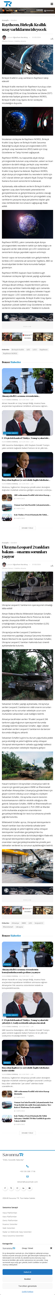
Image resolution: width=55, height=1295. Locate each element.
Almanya (15, 923)
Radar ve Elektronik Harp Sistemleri (17, 1232)
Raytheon (44, 350)
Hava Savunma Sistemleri (13, 1235)
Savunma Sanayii (10, 433)
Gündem (14, 20)
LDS (30, 923)
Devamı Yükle (27, 528)
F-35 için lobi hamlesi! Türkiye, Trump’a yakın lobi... (26, 438)
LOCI (35, 350)
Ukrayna (19, 927)
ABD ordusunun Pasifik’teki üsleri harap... (32, 495)
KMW (24, 923)
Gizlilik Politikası (27, 1292)
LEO (28, 350)
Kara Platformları (10, 1216)
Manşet (7, 475)
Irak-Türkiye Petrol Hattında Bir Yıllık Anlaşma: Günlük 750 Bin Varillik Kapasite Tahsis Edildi (32, 1118)
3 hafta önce (20, 498)
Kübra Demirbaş (12, 400)
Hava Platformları (10, 1213)
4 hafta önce (20, 518)
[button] (51, 1248)
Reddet (27, 1279)
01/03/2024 (36, 37)
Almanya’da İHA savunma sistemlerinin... (21, 396)
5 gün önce (25, 484)
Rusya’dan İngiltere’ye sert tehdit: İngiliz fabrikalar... (26, 480)
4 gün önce (25, 400)
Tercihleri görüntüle (27, 1286)
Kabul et (27, 1272)
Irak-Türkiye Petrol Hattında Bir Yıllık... (31, 515)
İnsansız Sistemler (10, 1224)
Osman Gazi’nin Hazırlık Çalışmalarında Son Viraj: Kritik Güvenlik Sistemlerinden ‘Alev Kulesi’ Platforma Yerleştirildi (33, 1105)
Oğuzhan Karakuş (20, 37)
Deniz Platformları (10, 1220)
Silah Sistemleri (9, 1228)
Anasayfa (5, 20)
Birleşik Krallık (18, 350)
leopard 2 (39, 923)
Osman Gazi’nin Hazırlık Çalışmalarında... (32, 505)
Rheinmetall (8, 927)
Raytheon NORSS (10, 353)
